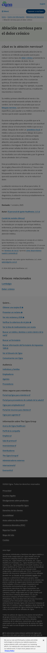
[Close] (43, 640)
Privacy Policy (9, 651)
